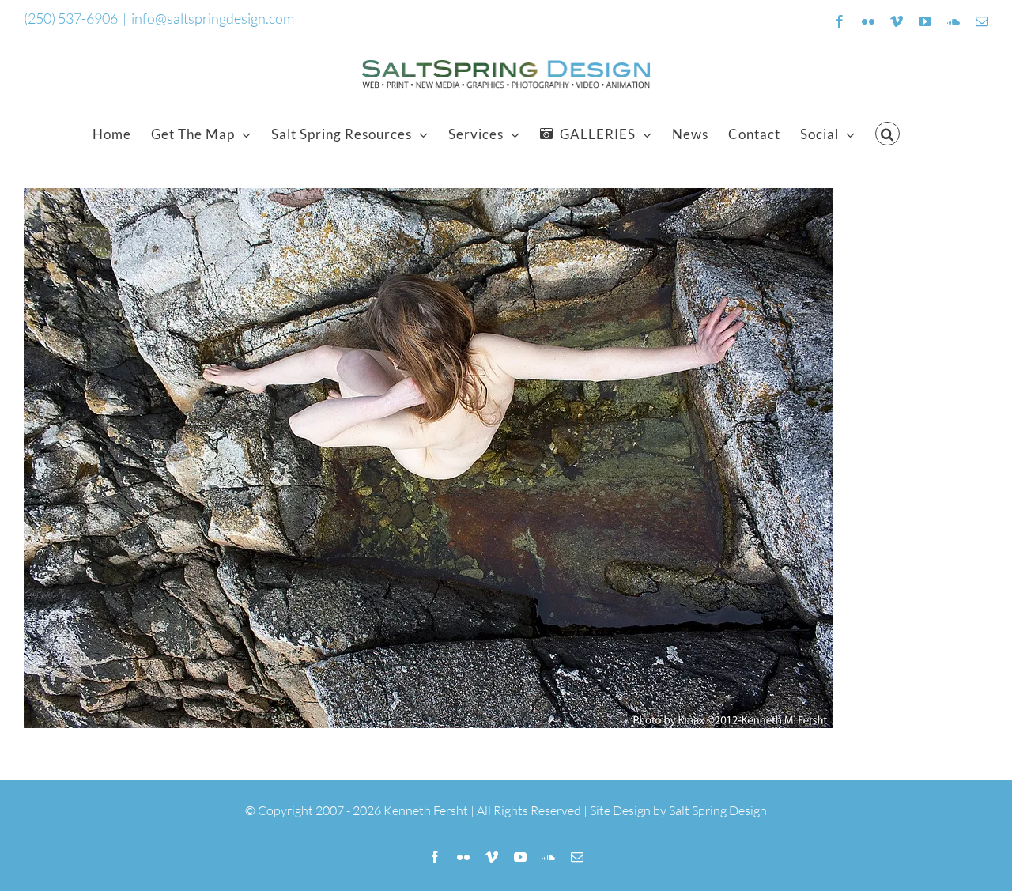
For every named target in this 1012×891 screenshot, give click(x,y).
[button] (887, 134)
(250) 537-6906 (71, 18)
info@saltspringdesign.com (212, 18)
